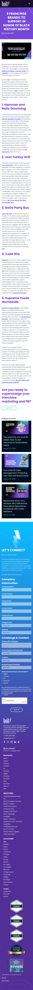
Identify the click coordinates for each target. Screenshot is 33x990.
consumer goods (20, 71)
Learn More (9, 408)
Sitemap (4, 977)
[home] (6, 3)
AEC (4, 799)
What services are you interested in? (15, 672)
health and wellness (8, 71)
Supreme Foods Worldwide (10, 308)
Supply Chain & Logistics (11, 832)
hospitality (5, 73)
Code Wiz (5, 260)
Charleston (7, 852)
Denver (5, 859)
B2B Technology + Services (12, 801)
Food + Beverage (9, 814)
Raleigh (5, 877)
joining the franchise (19, 293)
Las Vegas (6, 864)
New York (6, 869)
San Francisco (8, 882)
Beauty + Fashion (9, 804)
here (3, 249)
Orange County (8, 872)
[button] (29, 4)
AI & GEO (6, 779)
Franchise (6, 816)
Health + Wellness (9, 819)
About (5, 758)
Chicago (6, 854)
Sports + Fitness (8, 829)
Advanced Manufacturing (11, 796)
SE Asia (5, 896)
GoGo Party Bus (7, 214)
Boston (5, 849)
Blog (4, 781)
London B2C (7, 891)
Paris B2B (6, 894)
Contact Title (6, 601)
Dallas (5, 857)
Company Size (7, 622)
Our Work (6, 784)
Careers (6, 763)
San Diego (6, 880)
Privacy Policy (8, 693)
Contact (6, 766)
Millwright (13, 750)
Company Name (7, 587)
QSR (15, 91)
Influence (6, 776)
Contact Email (7, 608)
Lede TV (6, 786)
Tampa (5, 885)
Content (6, 771)
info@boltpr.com (9, 738)
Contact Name (7, 594)
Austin (5, 847)
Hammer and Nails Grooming (11, 119)
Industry (5, 630)
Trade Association (9, 834)
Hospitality (6, 824)
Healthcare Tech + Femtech (12, 822)
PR (4, 768)
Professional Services (10, 827)
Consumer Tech (8, 809)
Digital (5, 774)
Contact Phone (7, 615)
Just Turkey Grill (7, 165)
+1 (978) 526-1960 (9, 736)
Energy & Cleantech (10, 811)
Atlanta (5, 844)
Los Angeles (7, 867)
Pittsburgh (6, 875)
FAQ (4, 789)
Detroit (5, 862)
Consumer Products (10, 806)
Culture (5, 761)
